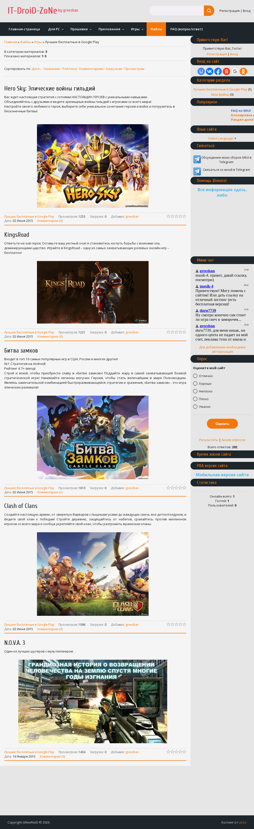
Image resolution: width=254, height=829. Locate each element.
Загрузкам (114, 68)
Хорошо (205, 383)
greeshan (132, 216)
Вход (247, 10)
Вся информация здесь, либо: (222, 192)
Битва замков (21, 350)
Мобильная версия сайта (222, 474)
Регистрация (230, 10)
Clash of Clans (20, 506)
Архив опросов (233, 440)
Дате (36, 68)
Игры (38, 42)
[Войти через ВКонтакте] (209, 71)
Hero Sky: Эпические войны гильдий (49, 88)
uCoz (243, 822)
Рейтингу (70, 68)
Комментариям (91, 68)
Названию (52, 68)
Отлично (206, 376)
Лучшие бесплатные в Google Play (29, 216)
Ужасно (205, 406)
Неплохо (206, 391)
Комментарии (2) (50, 492)
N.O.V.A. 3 (14, 643)
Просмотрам (134, 68)
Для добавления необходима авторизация (222, 349)
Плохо (204, 399)
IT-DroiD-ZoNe (32, 10)
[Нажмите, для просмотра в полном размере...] (95, 208)
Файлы (25, 42)
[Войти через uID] (201, 71)
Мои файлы (220, 94)
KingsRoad (16, 234)
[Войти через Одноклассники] (243, 71)
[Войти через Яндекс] (226, 71)
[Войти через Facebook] (218, 71)
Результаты (208, 440)
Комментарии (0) (50, 220)
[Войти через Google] (235, 71)
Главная (10, 42)
